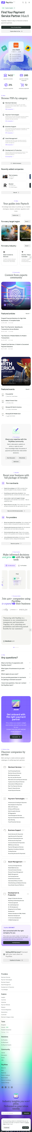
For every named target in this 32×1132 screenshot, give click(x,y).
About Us (3, 1068)
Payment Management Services (15, 847)
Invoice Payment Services (14, 790)
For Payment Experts (6, 1045)
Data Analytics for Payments (15, 804)
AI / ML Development (13, 907)
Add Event (16, 461)
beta (14, 1)
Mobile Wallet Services (13, 867)
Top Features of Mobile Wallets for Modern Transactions (14, 337)
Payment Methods (5, 1004)
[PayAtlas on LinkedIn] (5, 1087)
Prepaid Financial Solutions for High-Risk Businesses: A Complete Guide (13, 319)
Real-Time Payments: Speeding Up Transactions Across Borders (12, 328)
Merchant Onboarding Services (15, 838)
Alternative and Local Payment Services (17, 779)
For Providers (4, 1040)
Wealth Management (13, 874)
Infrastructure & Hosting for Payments (17, 802)
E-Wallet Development (13, 920)
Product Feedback (5, 1075)
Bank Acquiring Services (14, 775)
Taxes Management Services (15, 815)
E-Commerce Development (14, 917)
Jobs (2, 1060)
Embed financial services (14, 878)
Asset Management (15, 862)
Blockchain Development (14, 915)
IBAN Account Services (13, 845)
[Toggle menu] (29, 2)
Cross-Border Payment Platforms (16, 885)
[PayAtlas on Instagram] (12, 1087)
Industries (3, 1002)
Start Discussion (11, 458)
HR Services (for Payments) (14, 840)
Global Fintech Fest (11, 400)
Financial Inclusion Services (14, 870)
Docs (2, 1070)
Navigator (3, 1025)
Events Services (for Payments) (15, 834)
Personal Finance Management (15, 872)
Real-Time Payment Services (15, 786)
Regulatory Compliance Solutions (16, 849)
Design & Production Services (15, 898)
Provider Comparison (6, 1029)
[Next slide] (30, 233)
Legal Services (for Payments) (15, 836)
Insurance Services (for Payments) (16, 842)
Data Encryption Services (14, 811)
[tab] (13, 647)
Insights (3, 997)
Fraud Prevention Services (14, 822)
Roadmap (3, 1072)
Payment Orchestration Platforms (16, 817)
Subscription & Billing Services (15, 784)
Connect (3, 1027)
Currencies (3, 1014)
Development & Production (13, 894)
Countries (3, 1000)
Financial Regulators (6, 1009)
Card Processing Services (14, 771)
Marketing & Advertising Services (16, 900)
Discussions (4, 1055)
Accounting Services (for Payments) (16, 853)
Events (3, 1057)
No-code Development (13, 905)
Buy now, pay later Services (14, 777)
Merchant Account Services (14, 773)
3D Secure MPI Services (13, 809)
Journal (3, 1052)
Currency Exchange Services (15, 865)
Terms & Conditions (6, 1080)
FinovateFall (9, 394)
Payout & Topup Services (14, 788)
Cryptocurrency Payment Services (16, 781)
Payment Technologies (16, 799)
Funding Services (12, 851)
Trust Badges (4, 989)
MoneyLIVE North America (14, 407)
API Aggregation (12, 813)
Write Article (22, 458)
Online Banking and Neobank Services (17, 883)
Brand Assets (4, 1077)
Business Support (14, 830)
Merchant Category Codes (7, 1017)
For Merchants (4, 1042)
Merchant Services (15, 767)
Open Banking (11, 819)
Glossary (3, 1007)
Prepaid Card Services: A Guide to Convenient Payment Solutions (15, 345)
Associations (4, 1012)
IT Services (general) (13, 902)
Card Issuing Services (13, 876)
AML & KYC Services (13, 807)
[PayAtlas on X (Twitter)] (8, 1087)
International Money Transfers (15, 880)
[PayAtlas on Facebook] (2, 1087)
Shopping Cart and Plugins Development (14, 910)
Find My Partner (16, 942)
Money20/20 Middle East (13, 413)
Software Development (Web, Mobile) (16, 913)
